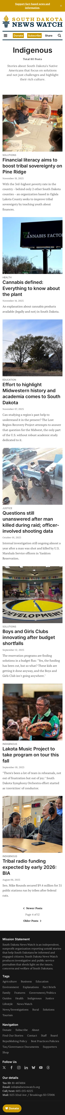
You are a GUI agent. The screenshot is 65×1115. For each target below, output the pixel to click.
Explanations (31, 987)
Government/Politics (42, 992)
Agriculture (9, 981)
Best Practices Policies (45, 1041)
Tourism (7, 1015)
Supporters (50, 1046)
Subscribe (34, 35)
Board (54, 1035)
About (35, 1030)
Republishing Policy (14, 1041)
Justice (7, 508)
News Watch (24, 1004)
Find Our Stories (12, 1035)
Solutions (9, 155)
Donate (18, 35)
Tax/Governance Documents (20, 1046)
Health (7, 277)
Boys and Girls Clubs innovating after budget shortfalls (28, 637)
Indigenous (9, 744)
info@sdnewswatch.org (25, 1087)
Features (19, 992)
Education (9, 379)
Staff (43, 1035)
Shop (5, 1052)
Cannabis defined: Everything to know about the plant (31, 288)
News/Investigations (15, 1009)
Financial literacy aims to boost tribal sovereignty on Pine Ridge (32, 166)
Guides (6, 998)
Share (48, 35)
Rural (35, 1009)
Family (6, 992)
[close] (61, 5)
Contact (32, 1035)
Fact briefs (49, 987)
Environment (10, 987)
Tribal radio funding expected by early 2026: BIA (29, 867)
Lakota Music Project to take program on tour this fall (30, 755)
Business (26, 981)
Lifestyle (7, 1004)
